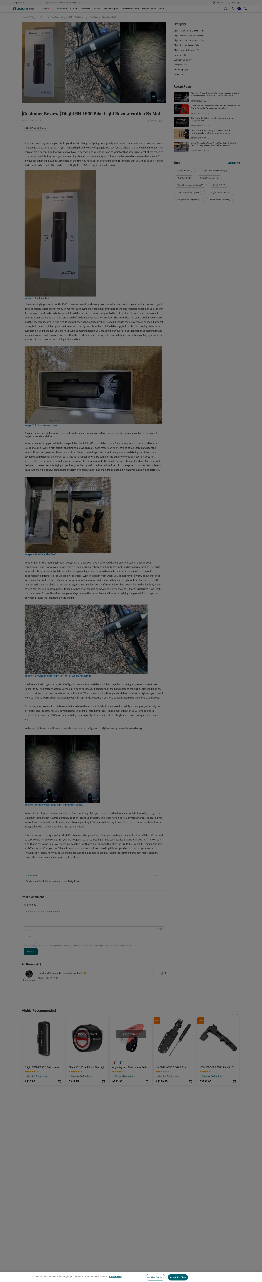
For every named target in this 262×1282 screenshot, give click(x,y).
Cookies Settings (155, 1277)
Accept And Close (178, 1277)
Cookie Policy (115, 1276)
